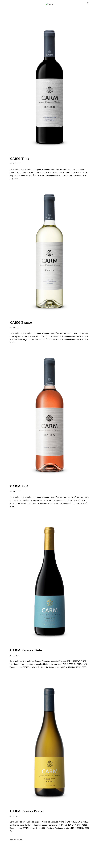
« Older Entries (16, 839)
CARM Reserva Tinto (26, 650)
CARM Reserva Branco (27, 811)
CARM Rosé (19, 486)
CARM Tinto (19, 158)
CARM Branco (21, 322)
